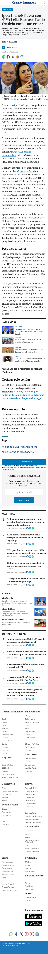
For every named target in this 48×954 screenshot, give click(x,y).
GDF (17, 446)
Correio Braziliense (12, 711)
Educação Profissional (32, 744)
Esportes (5, 738)
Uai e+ (27, 904)
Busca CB (5, 771)
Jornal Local (29, 865)
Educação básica (30, 716)
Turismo (4, 753)
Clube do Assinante (8, 774)
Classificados (32, 826)
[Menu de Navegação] (3, 3)
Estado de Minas (30, 898)
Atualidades (29, 886)
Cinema (4, 809)
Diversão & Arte (7, 735)
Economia (5, 728)
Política (4, 722)
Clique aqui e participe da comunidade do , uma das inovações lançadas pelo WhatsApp (23, 395)
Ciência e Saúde (7, 741)
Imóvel (29, 784)
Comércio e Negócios (32, 851)
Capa (3, 716)
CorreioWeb (8, 784)
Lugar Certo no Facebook (33, 816)
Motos (4, 881)
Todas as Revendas (8, 887)
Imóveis (27, 834)
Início (4, 42)
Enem (27, 728)
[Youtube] (32, 934)
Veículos (27, 837)
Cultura (27, 735)
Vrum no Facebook (8, 884)
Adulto (27, 845)
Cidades (4, 719)
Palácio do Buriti (26, 171)
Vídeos (4, 878)
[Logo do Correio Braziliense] (24, 2)
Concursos (31, 754)
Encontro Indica (30, 889)
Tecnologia (5, 750)
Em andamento (30, 765)
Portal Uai (28, 901)
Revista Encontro (34, 875)
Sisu (26, 741)
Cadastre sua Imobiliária (33, 822)
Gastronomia (6, 794)
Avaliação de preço (8, 875)
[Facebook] (8, 57)
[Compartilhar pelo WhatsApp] (33, 529)
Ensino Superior (30, 719)
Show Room (29, 807)
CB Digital (5, 768)
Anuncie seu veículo (8, 865)
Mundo (4, 731)
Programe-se (6, 812)
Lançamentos (29, 797)
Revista (27, 883)
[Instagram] (27, 934)
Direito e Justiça (7, 765)
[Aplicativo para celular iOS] (33, 916)
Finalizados (28, 771)
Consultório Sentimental (10, 791)
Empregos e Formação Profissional (32, 841)
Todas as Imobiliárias (32, 819)
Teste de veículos (7, 871)
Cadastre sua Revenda (9, 890)
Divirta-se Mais (10, 804)
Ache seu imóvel (30, 788)
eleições (7, 446)
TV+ (3, 821)
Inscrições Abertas (31, 768)
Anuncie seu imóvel (31, 791)
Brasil (4, 725)
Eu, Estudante (32, 711)
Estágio (27, 725)
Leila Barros (9, 451)
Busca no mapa (30, 794)
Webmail (5, 800)
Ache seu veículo (7, 862)
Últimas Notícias (30, 731)
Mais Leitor (5, 824)
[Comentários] (22, 57)
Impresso (7, 757)
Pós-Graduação (30, 747)
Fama (4, 788)
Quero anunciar (30, 831)
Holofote (5, 747)
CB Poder (28, 868)
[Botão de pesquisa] (45, 3)
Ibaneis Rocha (29, 446)
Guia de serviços (30, 804)
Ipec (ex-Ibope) (22, 105)
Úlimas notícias (30, 800)
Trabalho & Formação (32, 722)
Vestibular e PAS (30, 738)
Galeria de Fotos (30, 813)
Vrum (5, 858)
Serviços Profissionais (32, 848)
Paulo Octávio (26, 451)
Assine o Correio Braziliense (11, 777)
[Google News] (17, 57)
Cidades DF (13, 42)
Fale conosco (29, 750)
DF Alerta (28, 862)
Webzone (5, 797)
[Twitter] (13, 57)
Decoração (28, 810)
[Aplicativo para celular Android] (33, 924)
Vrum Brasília (29, 871)
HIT (3, 818)
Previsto (28, 762)
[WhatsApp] (3, 57)
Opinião (4, 744)
